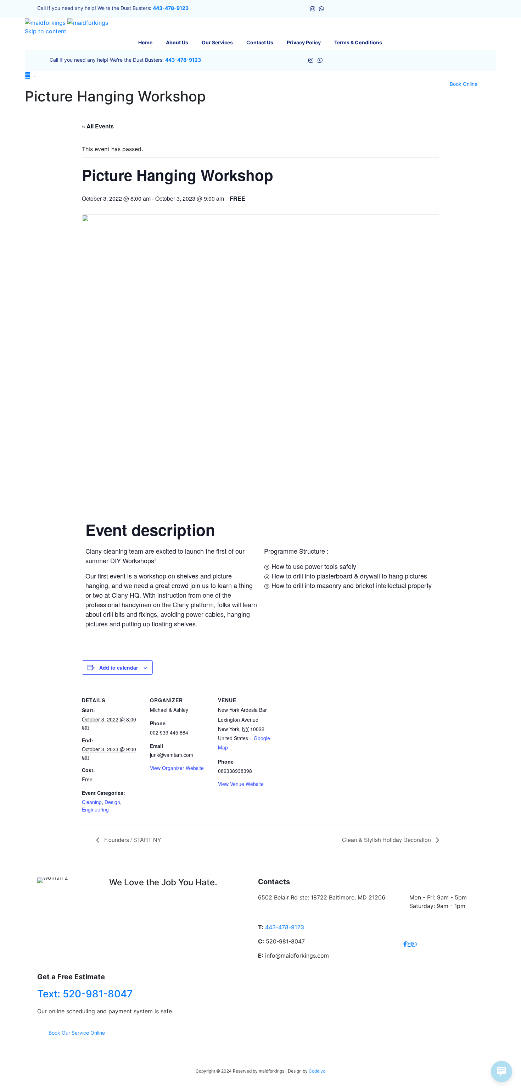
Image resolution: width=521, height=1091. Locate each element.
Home (145, 42)
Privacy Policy (304, 42)
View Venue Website (241, 783)
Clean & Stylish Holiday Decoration (387, 840)
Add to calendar (118, 667)
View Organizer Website (177, 767)
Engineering (95, 809)
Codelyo (317, 1071)
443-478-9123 (171, 8)
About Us (177, 42)
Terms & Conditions (358, 42)
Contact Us (259, 42)
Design (112, 801)
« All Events (98, 126)
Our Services (217, 42)
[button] (463, 84)
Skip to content (45, 31)
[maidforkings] (66, 22)
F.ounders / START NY (132, 840)
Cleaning (92, 801)
